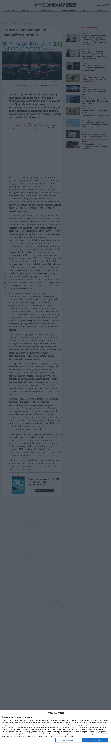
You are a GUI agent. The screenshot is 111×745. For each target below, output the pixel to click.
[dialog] (55, 727)
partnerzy (94, 725)
